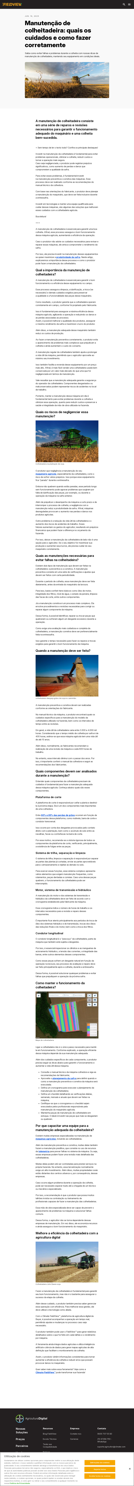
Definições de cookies (100, 1462)
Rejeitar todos (100, 1469)
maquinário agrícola (46, 474)
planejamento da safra (64, 1078)
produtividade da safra (68, 257)
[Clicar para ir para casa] (12, 4)
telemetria (43, 1151)
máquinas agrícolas (46, 1139)
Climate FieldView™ (45, 1372)
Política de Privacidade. (20, 1483)
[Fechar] (130, 1469)
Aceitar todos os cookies (99, 1476)
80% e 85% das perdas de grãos (58, 815)
